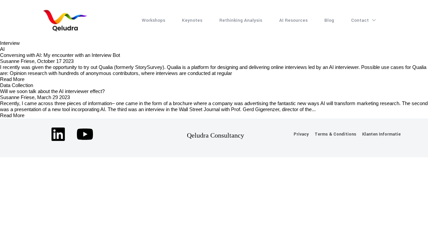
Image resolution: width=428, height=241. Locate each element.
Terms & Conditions (335, 134)
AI (2, 49)
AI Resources (293, 20)
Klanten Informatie (381, 134)
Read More (12, 79)
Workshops (153, 20)
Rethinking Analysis (240, 20)
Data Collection (16, 85)
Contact (360, 20)
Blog (329, 20)
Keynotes (192, 20)
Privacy (301, 134)
